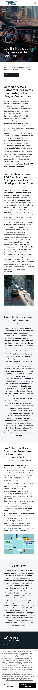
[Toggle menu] (35, 3)
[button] (11, 75)
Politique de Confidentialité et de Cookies (19, 680)
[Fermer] (36, 651)
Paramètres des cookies (10, 685)
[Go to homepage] (12, 3)
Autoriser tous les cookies (27, 685)
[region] (19, 669)
